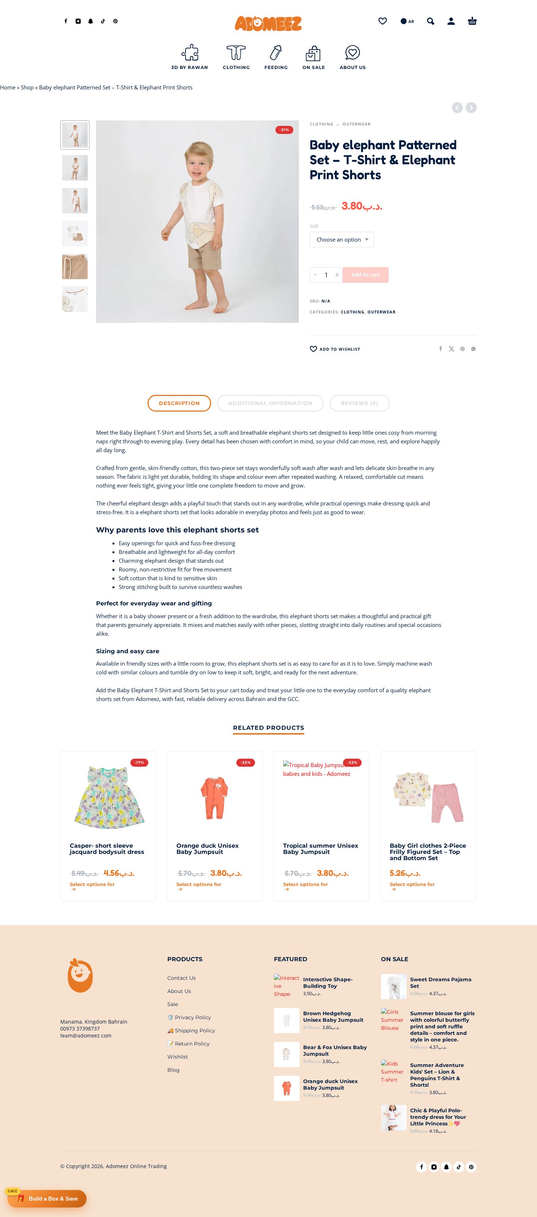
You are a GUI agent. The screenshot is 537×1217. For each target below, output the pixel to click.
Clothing (322, 124)
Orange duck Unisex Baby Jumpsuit (207, 848)
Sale (172, 1004)
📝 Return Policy (188, 1043)
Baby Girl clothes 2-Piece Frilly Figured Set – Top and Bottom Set (428, 852)
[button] (430, 21)
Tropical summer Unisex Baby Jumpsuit (320, 848)
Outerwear (357, 124)
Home (7, 87)
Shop (27, 87)
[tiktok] (103, 21)
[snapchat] (90, 21)
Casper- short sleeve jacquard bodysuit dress (107, 848)
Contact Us (181, 978)
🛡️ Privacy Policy (189, 1017)
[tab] (179, 405)
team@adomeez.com (85, 1035)
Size (314, 226)
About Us (179, 991)
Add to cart (365, 274)
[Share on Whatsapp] (471, 348)
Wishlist (177, 1057)
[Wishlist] (382, 21)
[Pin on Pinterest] (460, 348)
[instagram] (78, 21)
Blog (173, 1070)
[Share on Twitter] (449, 348)
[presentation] (111, 222)
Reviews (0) (359, 403)
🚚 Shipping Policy (191, 1030)
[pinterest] (115, 21)
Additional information (270, 403)
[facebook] (65, 21)
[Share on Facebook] (438, 348)
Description (179, 403)
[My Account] (451, 21)
